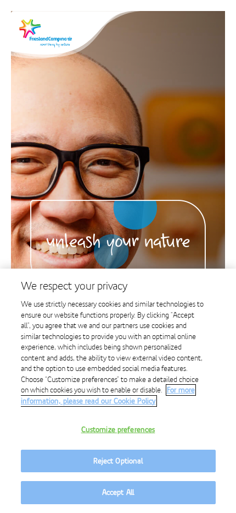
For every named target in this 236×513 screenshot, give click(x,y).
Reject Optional (118, 461)
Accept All (118, 492)
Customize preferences (118, 429)
